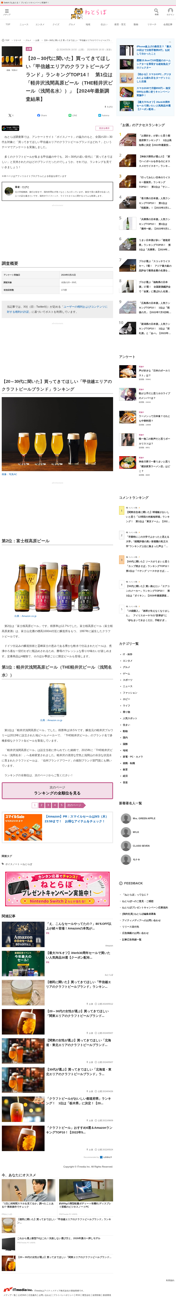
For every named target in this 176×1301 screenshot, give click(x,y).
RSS (78, 1295)
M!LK (136, 832)
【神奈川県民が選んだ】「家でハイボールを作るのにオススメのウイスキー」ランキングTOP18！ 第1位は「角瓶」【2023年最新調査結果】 (155, 166)
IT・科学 (127, 654)
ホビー (126, 699)
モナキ (136, 859)
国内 (125, 737)
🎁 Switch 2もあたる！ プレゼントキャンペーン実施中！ (25, 3)
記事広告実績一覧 (130, 939)
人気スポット (130, 718)
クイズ (56, 24)
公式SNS (22, 1295)
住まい (104, 24)
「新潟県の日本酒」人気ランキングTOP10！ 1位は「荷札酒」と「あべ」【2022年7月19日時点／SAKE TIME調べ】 (154, 333)
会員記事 (167, 24)
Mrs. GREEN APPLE (144, 818)
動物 (136, 24)
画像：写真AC (12, 70)
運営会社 (86, 1295)
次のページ (74, 805)
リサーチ (151, 24)
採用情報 (96, 1295)
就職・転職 (129, 763)
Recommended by (92, 1157)
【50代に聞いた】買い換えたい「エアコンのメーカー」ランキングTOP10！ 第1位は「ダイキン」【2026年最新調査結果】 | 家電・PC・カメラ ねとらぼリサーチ (148, 595)
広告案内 (32, 1295)
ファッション (130, 692)
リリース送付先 (129, 926)
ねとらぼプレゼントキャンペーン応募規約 (143, 907)
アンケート (127, 357)
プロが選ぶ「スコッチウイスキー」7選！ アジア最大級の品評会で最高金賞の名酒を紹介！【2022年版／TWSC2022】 (155, 270)
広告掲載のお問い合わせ (134, 933)
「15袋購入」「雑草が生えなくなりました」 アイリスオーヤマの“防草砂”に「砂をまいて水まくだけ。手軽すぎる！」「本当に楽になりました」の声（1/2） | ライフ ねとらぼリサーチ (148, 620)
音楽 (125, 782)
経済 (125, 775)
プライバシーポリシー (63, 1295)
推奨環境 (107, 1295)
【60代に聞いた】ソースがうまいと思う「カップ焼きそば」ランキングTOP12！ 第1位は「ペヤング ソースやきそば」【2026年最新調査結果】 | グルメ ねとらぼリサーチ (149, 571)
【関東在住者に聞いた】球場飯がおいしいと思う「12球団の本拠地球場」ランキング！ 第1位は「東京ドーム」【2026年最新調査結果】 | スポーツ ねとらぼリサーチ (148, 521)
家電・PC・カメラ (133, 756)
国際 (125, 744)
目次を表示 (104, 128)
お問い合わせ (45, 1295)
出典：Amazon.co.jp (25, 616)
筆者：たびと (22, 187)
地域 (88, 24)
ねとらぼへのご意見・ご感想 (136, 901)
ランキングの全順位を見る (57, 793)
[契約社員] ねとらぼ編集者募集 (137, 913)
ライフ (126, 705)
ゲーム (126, 673)
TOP (8, 24)
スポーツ (128, 680)
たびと (110, 107)
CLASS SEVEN (141, 845)
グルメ (72, 24)
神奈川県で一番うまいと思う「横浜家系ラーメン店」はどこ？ (154, 466)
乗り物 (126, 712)
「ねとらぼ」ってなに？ (134, 894)
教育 (125, 769)
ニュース (24, 24)
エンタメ (40, 24)
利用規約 (170, 1280)
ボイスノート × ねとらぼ (18, 864)
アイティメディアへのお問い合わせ (140, 920)
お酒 (29, 49)
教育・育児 (120, 24)
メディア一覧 (9, 1295)
